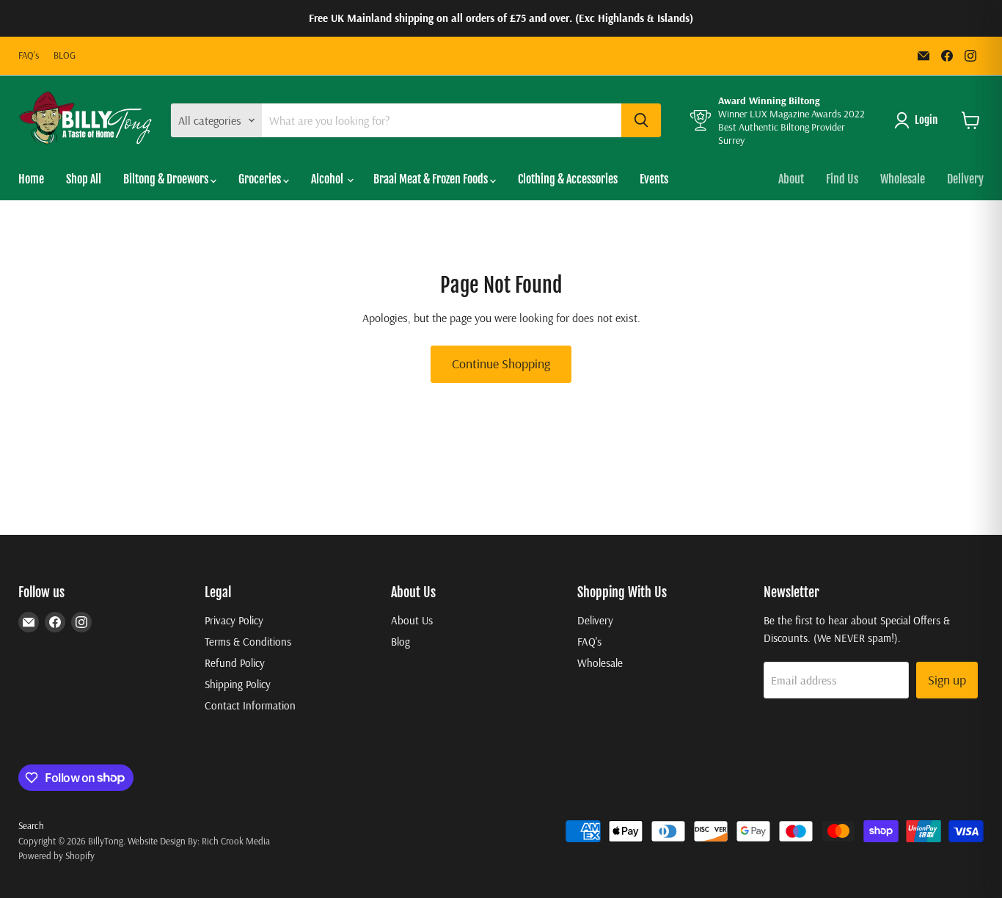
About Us (412, 620)
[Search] (641, 120)
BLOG (65, 55)
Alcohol (328, 179)
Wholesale (902, 179)
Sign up (947, 679)
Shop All (83, 179)
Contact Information (250, 705)
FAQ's (28, 55)
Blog (400, 642)
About (791, 179)
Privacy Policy (234, 620)
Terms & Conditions (248, 642)
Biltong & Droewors (167, 179)
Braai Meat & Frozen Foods (431, 179)
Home (31, 179)
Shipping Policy (238, 684)
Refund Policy (235, 663)
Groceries (260, 179)
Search (31, 825)
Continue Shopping (501, 363)
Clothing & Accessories (568, 179)
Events (654, 179)
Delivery (965, 179)
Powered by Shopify (56, 855)
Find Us (842, 179)
